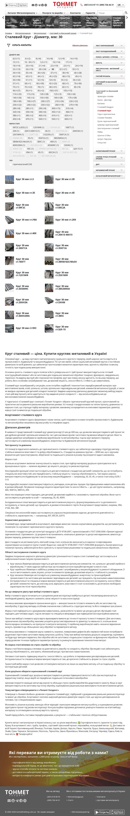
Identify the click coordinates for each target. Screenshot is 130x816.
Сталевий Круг (104, 110)
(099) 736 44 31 (107, 4)
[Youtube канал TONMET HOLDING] (36, 5)
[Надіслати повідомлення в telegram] (39, 5)
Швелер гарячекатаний (108, 125)
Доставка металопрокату (108, 800)
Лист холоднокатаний (106, 51)
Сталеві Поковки (105, 117)
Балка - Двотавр (105, 100)
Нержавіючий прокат (105, 170)
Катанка (101, 103)
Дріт (98, 164)
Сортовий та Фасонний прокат (106, 83)
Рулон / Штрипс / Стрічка (107, 57)
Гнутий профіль (103, 76)
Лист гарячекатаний (105, 46)
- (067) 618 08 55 (53, 797)
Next (127, 17)
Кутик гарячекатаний (107, 121)
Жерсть (99, 63)
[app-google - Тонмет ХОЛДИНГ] (11, 5)
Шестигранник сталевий (108, 128)
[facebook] (42, 5)
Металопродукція (75, 797)
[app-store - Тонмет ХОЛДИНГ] (22, 5)
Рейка (100, 132)
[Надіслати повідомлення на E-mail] (33, 5)
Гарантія (90, 13)
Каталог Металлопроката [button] (21, 13)
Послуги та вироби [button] (52, 13)
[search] (126, 13)
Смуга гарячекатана (106, 114)
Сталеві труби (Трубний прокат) (106, 158)
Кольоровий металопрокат (108, 176)
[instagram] (45, 5)
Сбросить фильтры (80, 45)
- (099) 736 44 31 (53, 800)
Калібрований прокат (105, 151)
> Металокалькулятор (80, 812)
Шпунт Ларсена (104, 139)
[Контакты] (81, 4)
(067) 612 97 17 (91, 4)
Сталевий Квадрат (106, 107)
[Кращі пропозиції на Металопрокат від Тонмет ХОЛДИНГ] (65, 5)
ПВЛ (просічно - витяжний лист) (107, 70)
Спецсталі (102, 142)
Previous (3, 17)
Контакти (75, 13)
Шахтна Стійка (104, 135)
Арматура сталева (105, 96)
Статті (70, 800)
